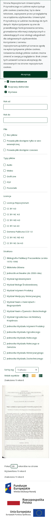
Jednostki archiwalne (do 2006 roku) (24, 273)
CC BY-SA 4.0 (13, 225)
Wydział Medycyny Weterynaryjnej (24, 296)
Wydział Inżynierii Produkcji (20, 290)
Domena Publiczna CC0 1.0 (20, 231)
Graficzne (11, 176)
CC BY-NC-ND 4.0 (15, 237)
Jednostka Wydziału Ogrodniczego (23, 332)
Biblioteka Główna (15, 267)
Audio (9, 164)
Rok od (6, 101)
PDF (9, 182)
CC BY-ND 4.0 (13, 220)
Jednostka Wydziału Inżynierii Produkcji (25, 326)
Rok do (6, 114)
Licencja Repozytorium (18, 202)
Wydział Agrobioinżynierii (19, 278)
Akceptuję (25, 74)
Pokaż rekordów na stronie (21, 466)
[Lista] (25, 375)
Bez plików (12, 135)
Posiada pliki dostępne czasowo (22, 150)
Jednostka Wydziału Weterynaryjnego (25, 352)
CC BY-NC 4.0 (13, 214)
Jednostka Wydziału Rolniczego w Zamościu (23, 345)
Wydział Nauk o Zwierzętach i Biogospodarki (21, 303)
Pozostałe (12, 187)
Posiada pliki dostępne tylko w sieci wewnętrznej (24, 142)
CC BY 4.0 (11, 208)
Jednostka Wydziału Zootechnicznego (25, 358)
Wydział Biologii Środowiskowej (22, 284)
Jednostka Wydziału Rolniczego (22, 337)
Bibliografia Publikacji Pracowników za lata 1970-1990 (27, 260)
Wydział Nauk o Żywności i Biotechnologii (26, 311)
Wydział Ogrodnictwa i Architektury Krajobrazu (24, 319)
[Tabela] (40, 375)
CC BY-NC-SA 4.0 (15, 243)
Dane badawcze (18, 81)
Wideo (10, 170)
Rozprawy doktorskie (18, 86)
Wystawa (12, 92)
